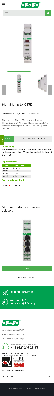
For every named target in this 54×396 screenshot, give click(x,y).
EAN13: (22, 114)
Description (8, 138)
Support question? (17, 300)
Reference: (7, 114)
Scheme (41, 138)
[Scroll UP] (51, 393)
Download (31, 138)
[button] (27, 268)
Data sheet (20, 138)
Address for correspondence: (15, 353)
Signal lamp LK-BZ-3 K (27, 277)
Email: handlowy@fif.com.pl (13, 339)
